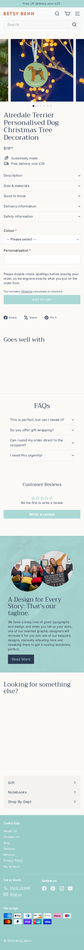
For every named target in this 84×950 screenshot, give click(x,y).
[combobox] (42, 24)
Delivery (9, 848)
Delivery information (20, 206)
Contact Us (12, 837)
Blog (7, 843)
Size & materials (17, 186)
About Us (10, 831)
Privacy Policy (13, 860)
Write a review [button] (42, 514)
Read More (21, 659)
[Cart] (67, 13)
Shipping (27, 291)
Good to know (15, 196)
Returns (9, 854)
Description (13, 175)
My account (12, 866)
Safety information (18, 216)
